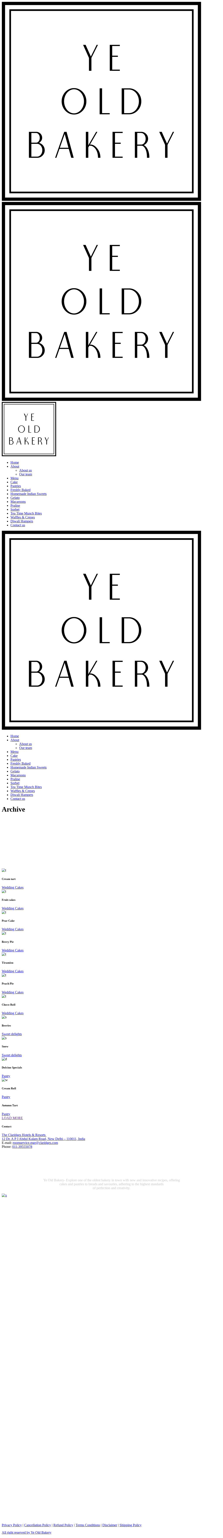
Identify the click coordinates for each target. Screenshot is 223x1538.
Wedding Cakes (13, 887)
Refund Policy (63, 1525)
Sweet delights (12, 1034)
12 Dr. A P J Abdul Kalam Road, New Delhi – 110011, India (43, 1139)
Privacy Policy (12, 1525)
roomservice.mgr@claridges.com (35, 1143)
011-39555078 (22, 1146)
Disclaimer (109, 1525)
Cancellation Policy (37, 1525)
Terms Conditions (88, 1525)
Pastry (6, 1076)
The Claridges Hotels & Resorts (24, 1135)
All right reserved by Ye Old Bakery (26, 1532)
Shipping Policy (131, 1525)
